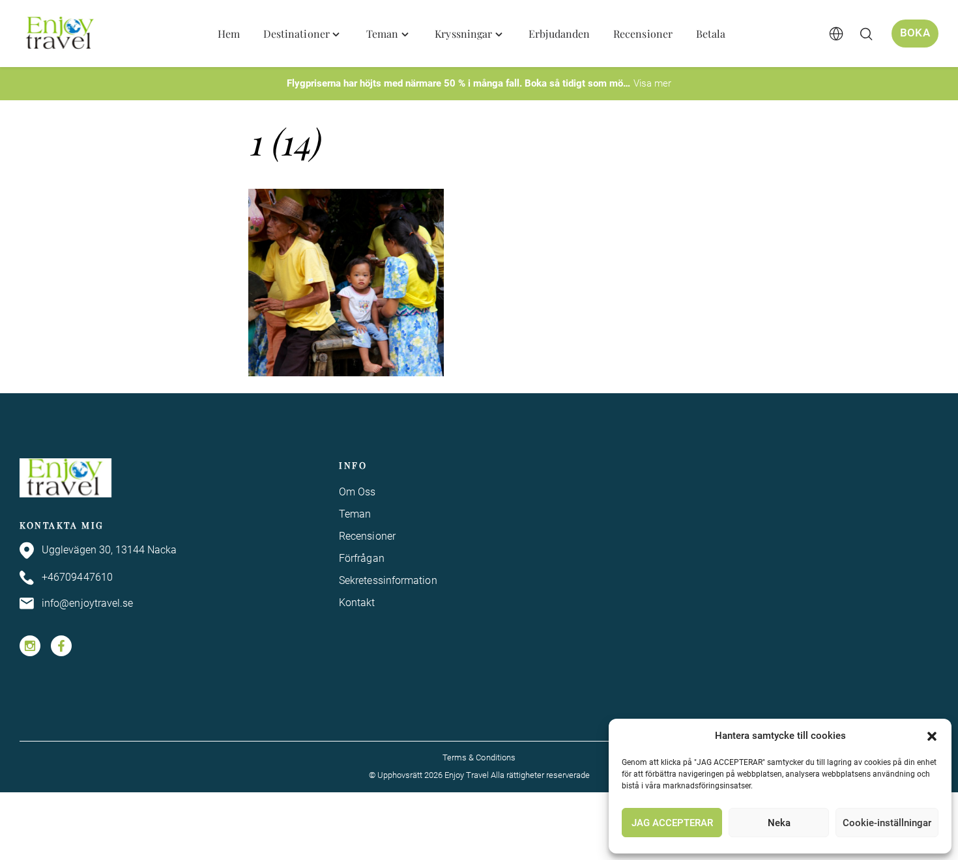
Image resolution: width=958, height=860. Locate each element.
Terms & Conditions (479, 757)
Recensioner (367, 536)
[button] (931, 736)
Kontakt (357, 602)
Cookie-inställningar (887, 823)
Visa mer (652, 83)
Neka (779, 823)
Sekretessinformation (388, 580)
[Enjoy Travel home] (61, 33)
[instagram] (30, 645)
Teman (355, 514)
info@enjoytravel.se (88, 603)
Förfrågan (362, 558)
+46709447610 (77, 577)
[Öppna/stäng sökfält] (866, 34)
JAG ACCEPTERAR (672, 823)
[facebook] (61, 645)
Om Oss (357, 492)
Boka (915, 33)
